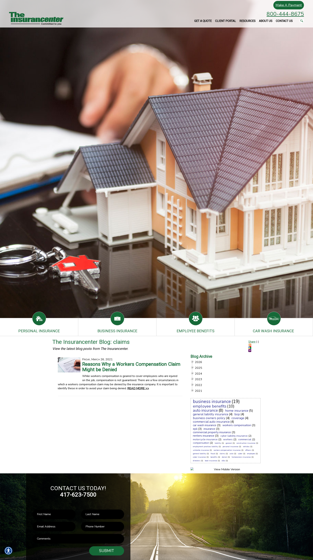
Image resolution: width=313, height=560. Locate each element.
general (229, 443)
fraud (213, 453)
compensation (201, 443)
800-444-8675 (285, 14)
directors (196, 460)
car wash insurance (204, 425)
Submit (106, 550)
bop (237, 414)
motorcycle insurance (205, 439)
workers (228, 439)
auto (231, 453)
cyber (240, 453)
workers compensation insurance (227, 450)
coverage (237, 418)
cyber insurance (199, 457)
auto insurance (205, 410)
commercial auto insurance (211, 422)
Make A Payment (289, 5)
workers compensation (236, 425)
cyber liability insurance (234, 436)
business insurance (212, 401)
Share (252, 342)
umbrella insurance (201, 450)
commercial (244, 439)
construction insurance (246, 443)
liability (218, 443)
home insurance (236, 410)
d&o (223, 460)
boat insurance (211, 460)
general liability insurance (210, 414)
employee (251, 453)
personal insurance (230, 446)
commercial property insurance (212, 432)
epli (195, 429)
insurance (209, 429)
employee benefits (209, 406)
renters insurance (203, 436)
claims (222, 453)
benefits (213, 457)
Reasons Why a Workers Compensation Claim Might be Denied (131, 366)
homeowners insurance (241, 457)
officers (248, 450)
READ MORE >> (138, 388)
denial (224, 457)
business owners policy (209, 418)
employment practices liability (205, 446)
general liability (199, 453)
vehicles (246, 446)
